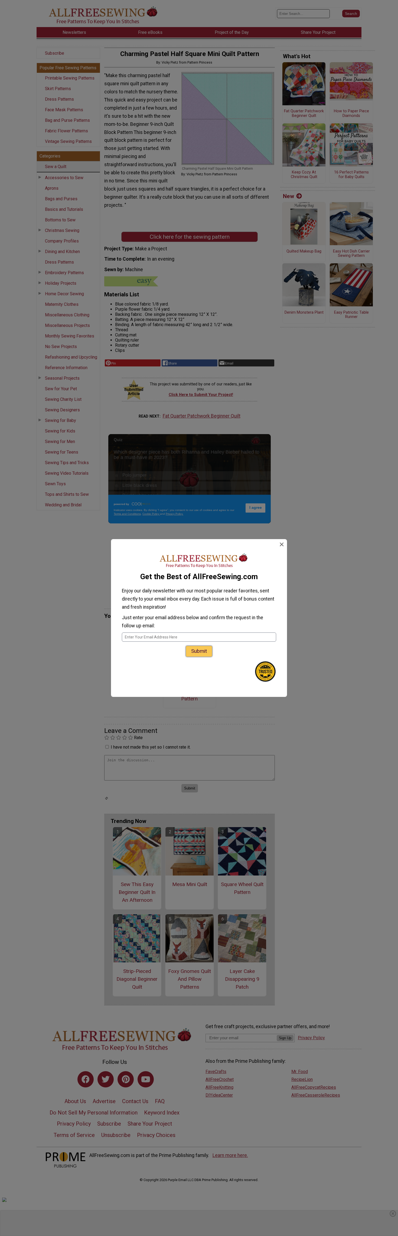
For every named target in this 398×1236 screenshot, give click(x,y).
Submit (199, 651)
